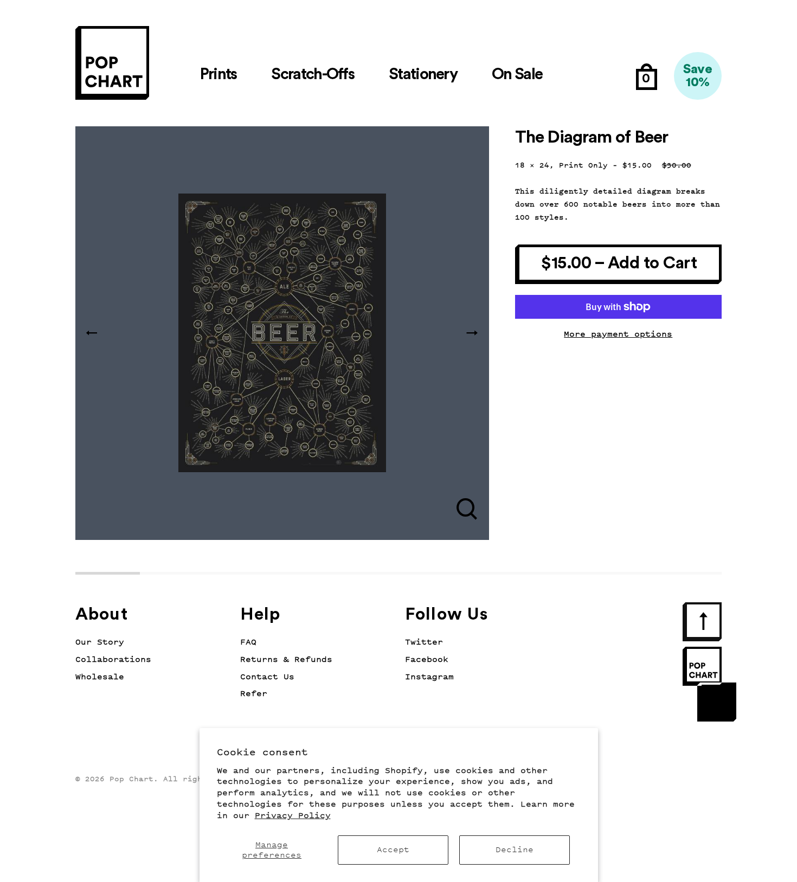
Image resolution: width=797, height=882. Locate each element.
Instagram (429, 677)
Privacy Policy (293, 815)
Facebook (426, 659)
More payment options (618, 334)
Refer (253, 693)
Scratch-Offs (312, 74)
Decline (515, 850)
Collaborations (113, 659)
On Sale (517, 74)
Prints (218, 74)
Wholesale (99, 677)
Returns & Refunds (286, 659)
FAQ (248, 642)
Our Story (99, 642)
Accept (393, 850)
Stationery (423, 74)
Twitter (424, 642)
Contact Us (267, 677)
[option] (282, 333)
